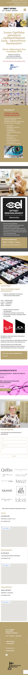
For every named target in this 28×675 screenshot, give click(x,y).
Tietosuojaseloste (10, 648)
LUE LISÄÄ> (2, 377)
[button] (25, 10)
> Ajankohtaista (10, 641)
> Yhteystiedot (10, 643)
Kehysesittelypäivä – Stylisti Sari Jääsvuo (12, 373)
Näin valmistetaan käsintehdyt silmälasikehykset (9, 381)
